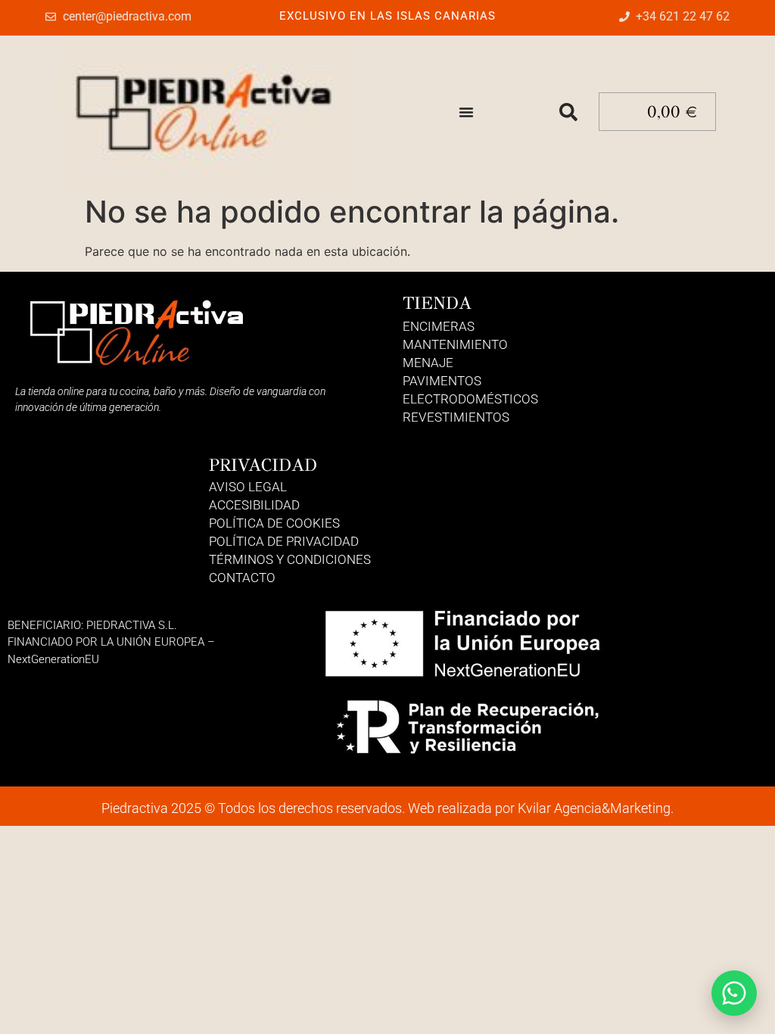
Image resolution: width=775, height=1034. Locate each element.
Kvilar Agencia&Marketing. (596, 808)
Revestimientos (456, 417)
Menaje (428, 362)
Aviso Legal (248, 486)
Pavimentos (442, 380)
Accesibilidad (254, 504)
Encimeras (439, 326)
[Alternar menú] (466, 112)
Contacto (242, 577)
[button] (568, 112)
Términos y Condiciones (290, 559)
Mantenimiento (455, 344)
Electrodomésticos (470, 398)
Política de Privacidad (284, 541)
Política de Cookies (274, 523)
